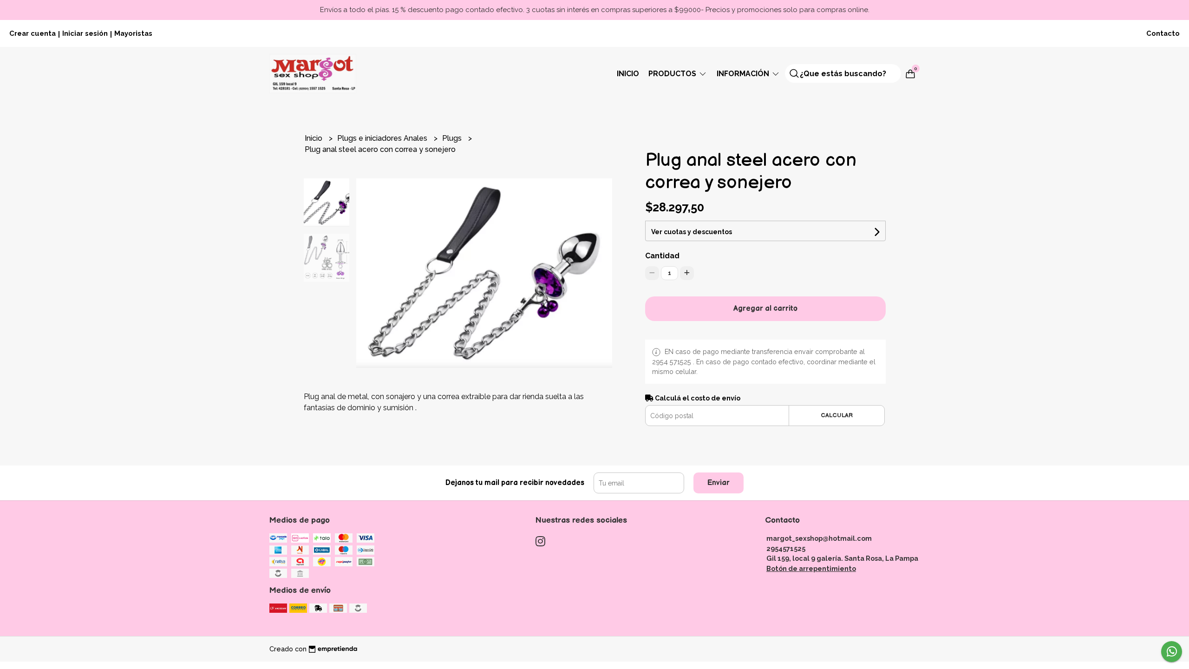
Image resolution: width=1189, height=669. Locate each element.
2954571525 (785, 548)
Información (744, 73)
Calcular (837, 415)
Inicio (628, 73)
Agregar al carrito (765, 308)
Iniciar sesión (85, 33)
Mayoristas (133, 33)
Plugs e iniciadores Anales (383, 138)
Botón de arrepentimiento (811, 568)
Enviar (718, 483)
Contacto (1163, 33)
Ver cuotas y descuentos (691, 232)
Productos (673, 73)
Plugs (453, 138)
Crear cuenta (32, 33)
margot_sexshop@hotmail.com (819, 538)
